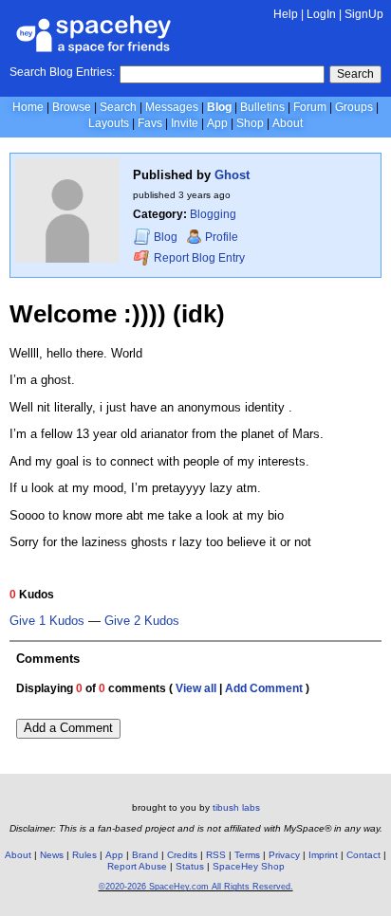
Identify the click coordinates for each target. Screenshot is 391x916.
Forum (309, 107)
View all (196, 688)
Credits (182, 855)
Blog (219, 107)
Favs (150, 123)
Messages (171, 107)
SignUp (363, 14)
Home (28, 107)
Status (190, 866)
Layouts (108, 123)
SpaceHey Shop (249, 866)
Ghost (232, 175)
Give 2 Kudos (141, 621)
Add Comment (264, 688)
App (217, 123)
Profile (221, 237)
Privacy (284, 855)
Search (355, 74)
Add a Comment (68, 728)
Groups (354, 107)
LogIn (321, 14)
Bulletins (262, 107)
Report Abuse (137, 866)
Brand (145, 855)
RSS (216, 855)
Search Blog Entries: (62, 72)
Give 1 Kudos (46, 621)
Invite (184, 123)
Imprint (323, 855)
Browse (71, 107)
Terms (247, 855)
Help (285, 14)
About (287, 123)
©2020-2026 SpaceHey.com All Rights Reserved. (196, 886)
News (52, 855)
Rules (84, 855)
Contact (363, 855)
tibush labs (236, 807)
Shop (250, 123)
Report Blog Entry (198, 258)
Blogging (213, 214)
